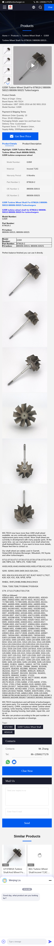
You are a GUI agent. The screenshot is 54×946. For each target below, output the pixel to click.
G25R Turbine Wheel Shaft (29, 727)
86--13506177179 (44, 2)
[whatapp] (8, 762)
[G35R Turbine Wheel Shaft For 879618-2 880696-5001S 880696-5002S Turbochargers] (32, 65)
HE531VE (8, 732)
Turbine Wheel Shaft (31, 35)
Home (4, 35)
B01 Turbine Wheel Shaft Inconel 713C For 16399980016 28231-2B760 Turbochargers (38, 871)
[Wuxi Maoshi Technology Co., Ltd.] (13, 7)
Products (15, 35)
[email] (14, 762)
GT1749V (8, 727)
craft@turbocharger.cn (15, 2)
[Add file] (4, 941)
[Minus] (50, 880)
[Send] (50, 941)
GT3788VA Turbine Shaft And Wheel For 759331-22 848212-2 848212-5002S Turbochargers (13, 871)
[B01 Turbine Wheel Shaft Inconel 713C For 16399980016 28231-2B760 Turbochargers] (40, 855)
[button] (8, 83)
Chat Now (27, 770)
